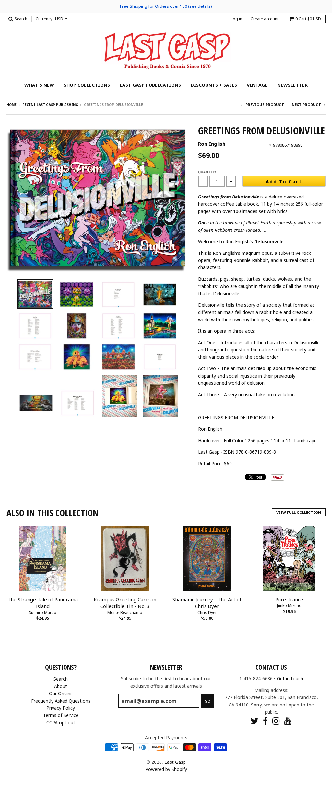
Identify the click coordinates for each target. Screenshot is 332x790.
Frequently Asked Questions (60, 701)
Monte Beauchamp (124, 612)
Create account (265, 19)
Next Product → (309, 104)
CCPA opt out (60, 722)
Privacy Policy (60, 708)
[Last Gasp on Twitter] (254, 721)
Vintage (257, 85)
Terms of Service (60, 715)
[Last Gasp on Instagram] (276, 721)
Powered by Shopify (166, 769)
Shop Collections (87, 85)
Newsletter (292, 85)
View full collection (298, 512)
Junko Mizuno (289, 605)
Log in (236, 19)
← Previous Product (262, 104)
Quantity (207, 172)
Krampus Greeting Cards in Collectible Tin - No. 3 (125, 602)
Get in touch (290, 678)
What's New (39, 85)
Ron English (211, 144)
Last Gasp (175, 762)
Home (11, 104)
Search (60, 679)
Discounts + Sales (214, 85)
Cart (308, 19)
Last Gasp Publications (150, 85)
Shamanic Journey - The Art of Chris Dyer (207, 602)
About (60, 686)
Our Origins (61, 693)
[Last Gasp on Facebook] (265, 721)
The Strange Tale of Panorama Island (42, 602)
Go (207, 701)
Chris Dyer (207, 612)
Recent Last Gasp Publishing (50, 104)
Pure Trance (289, 599)
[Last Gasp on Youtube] (288, 721)
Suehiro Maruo (42, 612)
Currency (44, 19)
